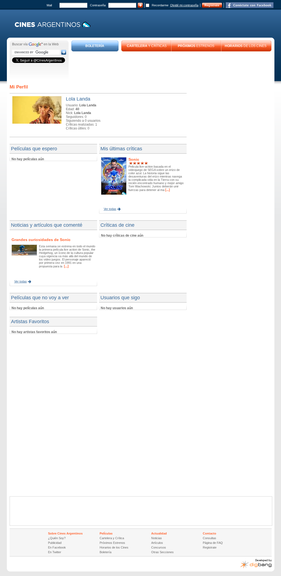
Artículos (157, 542)
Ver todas (110, 209)
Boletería (105, 552)
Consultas (209, 538)
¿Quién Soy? (57, 538)
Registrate (211, 5)
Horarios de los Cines (114, 547)
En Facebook (57, 547)
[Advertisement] (171, 66)
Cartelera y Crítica (112, 538)
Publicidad (54, 542)
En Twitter (54, 552)
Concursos (158, 547)
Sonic (133, 159)
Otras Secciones (162, 552)
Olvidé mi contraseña (184, 5)
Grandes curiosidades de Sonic (41, 239)
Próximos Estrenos (112, 542)
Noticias (156, 538)
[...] (167, 190)
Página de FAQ (213, 542)
